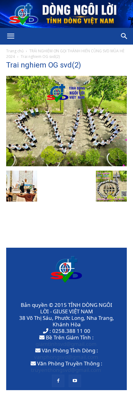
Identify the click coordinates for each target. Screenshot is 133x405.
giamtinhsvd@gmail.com (66, 343)
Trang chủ (15, 51)
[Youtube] (75, 381)
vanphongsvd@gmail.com (66, 356)
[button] (10, 36)
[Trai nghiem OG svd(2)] (66, 164)
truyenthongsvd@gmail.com (66, 369)
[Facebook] (58, 381)
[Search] (124, 36)
